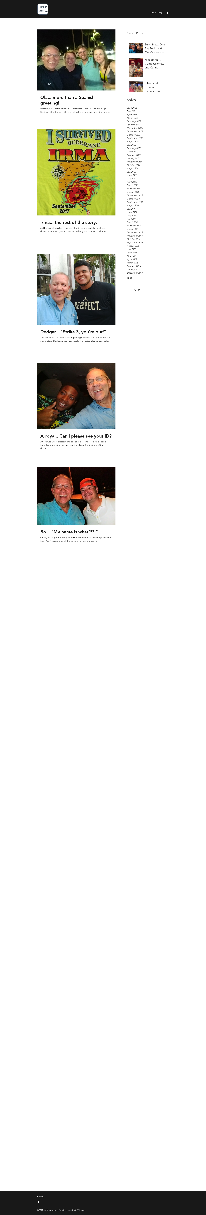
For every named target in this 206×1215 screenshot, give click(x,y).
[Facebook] (167, 12)
